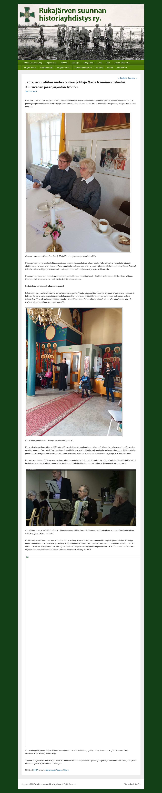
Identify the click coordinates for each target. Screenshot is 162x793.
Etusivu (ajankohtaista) (33, 62)
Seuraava (132, 78)
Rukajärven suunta (63, 67)
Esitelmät (99, 67)
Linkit (100, 62)
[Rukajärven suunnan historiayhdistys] (81, 59)
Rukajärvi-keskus (30, 67)
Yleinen (65, 770)
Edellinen (122, 78)
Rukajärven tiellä (46, 67)
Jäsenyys (75, 62)
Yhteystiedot (88, 62)
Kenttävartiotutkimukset (83, 67)
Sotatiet (110, 67)
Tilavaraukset (122, 67)
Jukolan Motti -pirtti (121, 62)
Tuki (108, 62)
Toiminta (63, 62)
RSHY (35, 91)
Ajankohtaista (51, 770)
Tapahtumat (51, 62)
